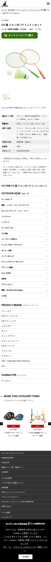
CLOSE (25, 557)
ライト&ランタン (7, 228)
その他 (3, 296)
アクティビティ (7, 284)
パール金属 (5, 513)
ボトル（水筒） (7, 250)
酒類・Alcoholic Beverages (12, 290)
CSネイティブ (7, 346)
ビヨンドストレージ (10, 341)
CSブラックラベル (9, 316)
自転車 (3, 279)
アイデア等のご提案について (12, 483)
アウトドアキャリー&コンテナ (12, 262)
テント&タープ (6, 199)
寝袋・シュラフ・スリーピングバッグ (15, 205)
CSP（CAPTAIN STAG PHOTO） (16, 361)
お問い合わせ (6, 506)
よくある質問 (6, 478)
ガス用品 (4, 233)
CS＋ (3, 366)
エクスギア (6, 326)
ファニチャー (6, 216)
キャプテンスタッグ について (12, 453)
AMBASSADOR (7, 458)
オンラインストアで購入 (20, 35)
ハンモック (5, 222)
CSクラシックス (8, 321)
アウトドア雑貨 (7, 267)
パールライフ (6, 517)
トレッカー (6, 311)
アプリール (6, 351)
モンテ (4, 331)
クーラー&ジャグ (7, 256)
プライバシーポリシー (9, 497)
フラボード (6, 356)
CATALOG (5, 463)
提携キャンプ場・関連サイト (12, 467)
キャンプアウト (8, 336)
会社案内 (4, 472)
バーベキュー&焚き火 (9, 239)
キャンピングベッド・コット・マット (15, 211)
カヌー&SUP (6, 273)
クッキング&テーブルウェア (11, 245)
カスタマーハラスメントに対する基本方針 (17, 502)
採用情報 (4, 488)
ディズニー (6, 381)
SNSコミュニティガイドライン (13, 492)
